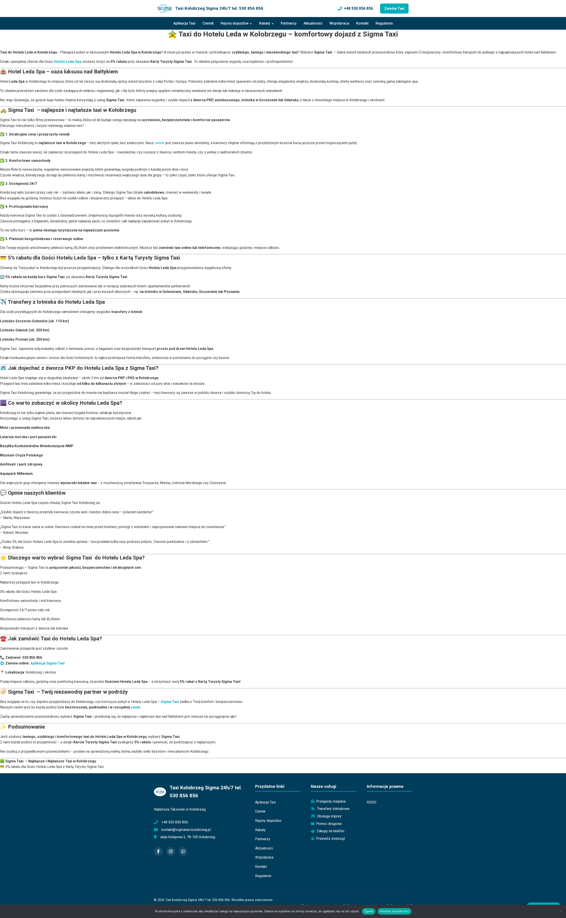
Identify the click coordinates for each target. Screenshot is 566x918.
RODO (371, 802)
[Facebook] (158, 851)
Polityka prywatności (394, 911)
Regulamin (384, 23)
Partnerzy (288, 23)
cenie (135, 707)
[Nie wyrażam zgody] (560, 911)
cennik (159, 143)
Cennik (208, 23)
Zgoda (368, 911)
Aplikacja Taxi (184, 23)
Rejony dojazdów (235, 23)
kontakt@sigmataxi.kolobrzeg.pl (186, 830)
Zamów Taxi (394, 8)
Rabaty (264, 23)
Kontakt (362, 23)
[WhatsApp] (183, 851)
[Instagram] (170, 851)
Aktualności (313, 23)
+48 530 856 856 (358, 8)
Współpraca (339, 23)
